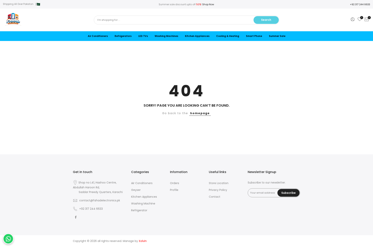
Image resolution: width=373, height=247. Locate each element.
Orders (174, 183)
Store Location (218, 183)
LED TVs (143, 36)
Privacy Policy (218, 190)
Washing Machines (166, 36)
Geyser (136, 190)
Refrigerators (123, 36)
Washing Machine (143, 203)
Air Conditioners (98, 36)
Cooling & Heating (227, 36)
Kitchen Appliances (197, 36)
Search (266, 20)
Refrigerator (139, 210)
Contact (214, 197)
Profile (174, 190)
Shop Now (208, 4)
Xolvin (143, 241)
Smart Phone (254, 36)
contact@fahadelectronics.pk (99, 200)
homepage (200, 113)
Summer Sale (277, 36)
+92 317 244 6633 (360, 4)
